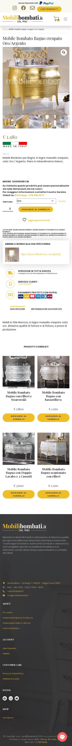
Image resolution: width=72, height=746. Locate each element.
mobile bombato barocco (36, 235)
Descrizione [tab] (17, 309)
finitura (8, 201)
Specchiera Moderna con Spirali (40, 254)
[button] (64, 52)
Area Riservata (9, 648)
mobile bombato (58, 233)
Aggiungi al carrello (35, 209)
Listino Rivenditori (11, 628)
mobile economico (57, 235)
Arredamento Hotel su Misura (17, 623)
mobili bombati (25, 237)
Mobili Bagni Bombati (22, 230)
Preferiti (6, 653)
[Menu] (65, 19)
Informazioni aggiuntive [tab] (46, 309)
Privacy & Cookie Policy (13, 673)
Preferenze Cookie (11, 678)
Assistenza (8, 717)
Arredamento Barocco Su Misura (18, 617)
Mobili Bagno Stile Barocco (46, 230)
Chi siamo (7, 612)
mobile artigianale (15, 233)
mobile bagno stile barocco (38, 233)
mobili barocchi (10, 237)
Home (5, 29)
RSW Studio (42, 742)
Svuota (62, 201)
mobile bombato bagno (13, 235)
